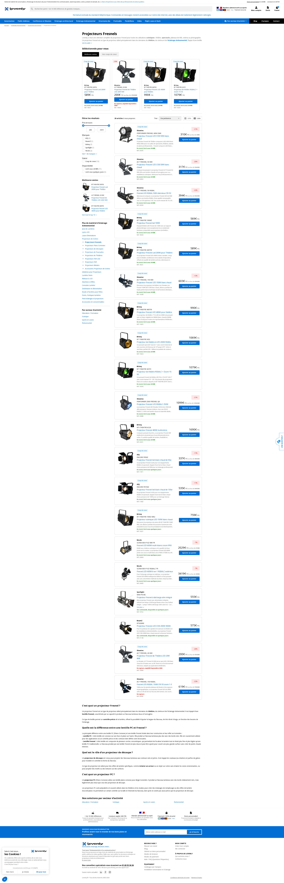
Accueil (6, 25)
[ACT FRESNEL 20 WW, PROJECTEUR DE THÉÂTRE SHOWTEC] (126, 72)
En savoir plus (86, 860)
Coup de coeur (92, 161)
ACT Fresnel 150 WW (145, 280)
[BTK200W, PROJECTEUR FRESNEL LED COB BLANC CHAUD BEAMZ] (126, 628)
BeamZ (89, 141)
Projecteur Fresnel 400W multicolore (152, 430)
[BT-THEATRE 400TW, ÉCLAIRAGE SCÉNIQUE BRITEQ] (156, 72)
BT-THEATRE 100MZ (144, 220)
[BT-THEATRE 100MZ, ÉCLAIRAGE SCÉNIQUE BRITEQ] (126, 221)
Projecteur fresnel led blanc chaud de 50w (154, 460)
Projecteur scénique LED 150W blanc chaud (155, 519)
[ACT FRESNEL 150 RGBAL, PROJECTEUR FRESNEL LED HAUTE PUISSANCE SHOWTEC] (126, 686)
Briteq (86, 85)
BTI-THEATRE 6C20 (144, 427)
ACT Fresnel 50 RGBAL (146, 190)
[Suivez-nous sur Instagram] (110, 872)
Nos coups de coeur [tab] (109, 54)
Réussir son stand (150, 846)
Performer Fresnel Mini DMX (149, 133)
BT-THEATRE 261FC (180, 87)
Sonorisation (9, 21)
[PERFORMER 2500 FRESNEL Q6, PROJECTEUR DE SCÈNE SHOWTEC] (126, 403)
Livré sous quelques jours (95, 172)
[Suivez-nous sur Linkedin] (101, 872)
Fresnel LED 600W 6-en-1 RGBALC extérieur (155, 571)
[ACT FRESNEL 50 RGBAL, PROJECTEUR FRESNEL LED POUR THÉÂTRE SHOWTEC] (126, 195)
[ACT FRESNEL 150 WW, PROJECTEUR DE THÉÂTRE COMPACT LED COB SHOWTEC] (126, 281)
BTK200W (140, 623)
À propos (265, 21)
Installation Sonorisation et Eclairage (157, 869)
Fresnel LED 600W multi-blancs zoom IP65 (154, 545)
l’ (177, 40)
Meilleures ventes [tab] (90, 54)
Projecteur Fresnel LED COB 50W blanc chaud (153, 137)
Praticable (117, 21)
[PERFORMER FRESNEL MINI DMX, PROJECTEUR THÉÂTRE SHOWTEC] (126, 134)
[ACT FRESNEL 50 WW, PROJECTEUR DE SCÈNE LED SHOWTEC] (126, 167)
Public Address (24, 21)
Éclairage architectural (64, 21)
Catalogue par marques (152, 867)
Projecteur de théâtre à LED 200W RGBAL (154, 342)
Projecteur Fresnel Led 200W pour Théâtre (94, 90)
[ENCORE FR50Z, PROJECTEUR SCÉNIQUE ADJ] (126, 458)
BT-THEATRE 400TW (150, 87)
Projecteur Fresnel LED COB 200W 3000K (154, 626)
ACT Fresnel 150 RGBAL (146, 682)
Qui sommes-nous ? (182, 856)
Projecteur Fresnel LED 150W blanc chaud (154, 282)
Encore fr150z (143, 487)
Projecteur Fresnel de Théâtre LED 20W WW (125, 90)
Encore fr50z (142, 457)
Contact (276, 21)
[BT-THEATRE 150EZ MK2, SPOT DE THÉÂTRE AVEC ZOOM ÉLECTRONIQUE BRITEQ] (126, 518)
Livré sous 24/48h (93, 169)
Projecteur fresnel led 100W (148, 223)
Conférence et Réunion (42, 21)
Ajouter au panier (96, 101)
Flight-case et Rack (153, 21)
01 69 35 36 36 (128, 865)
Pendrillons (129, 21)
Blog (255, 21)
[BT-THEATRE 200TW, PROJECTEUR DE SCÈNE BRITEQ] (96, 72)
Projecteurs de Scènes (34, 25)
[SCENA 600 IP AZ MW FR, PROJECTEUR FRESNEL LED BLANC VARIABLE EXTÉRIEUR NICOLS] (126, 547)
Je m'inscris (194, 832)
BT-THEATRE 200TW (90, 87)
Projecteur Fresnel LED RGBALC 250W (152, 404)
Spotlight (89, 148)
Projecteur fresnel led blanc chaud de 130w (154, 489)
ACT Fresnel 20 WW (120, 87)
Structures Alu (104, 21)
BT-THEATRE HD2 (143, 339)
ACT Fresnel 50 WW (144, 162)
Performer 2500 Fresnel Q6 (148, 401)
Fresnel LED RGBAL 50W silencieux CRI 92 (154, 193)
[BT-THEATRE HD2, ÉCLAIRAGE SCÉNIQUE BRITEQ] (126, 340)
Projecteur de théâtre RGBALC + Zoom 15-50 (185, 90)
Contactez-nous (181, 859)
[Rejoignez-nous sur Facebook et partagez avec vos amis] (105, 872)
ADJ (87, 138)
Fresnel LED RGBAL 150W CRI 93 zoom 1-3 (154, 684)
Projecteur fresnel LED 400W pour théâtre (154, 90)
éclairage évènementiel (18, 25)
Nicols (88, 151)
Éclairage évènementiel (85, 21)
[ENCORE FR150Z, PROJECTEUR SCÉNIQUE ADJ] (126, 488)
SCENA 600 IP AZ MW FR (146, 543)
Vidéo (139, 21)
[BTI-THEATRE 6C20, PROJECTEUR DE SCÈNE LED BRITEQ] (126, 432)
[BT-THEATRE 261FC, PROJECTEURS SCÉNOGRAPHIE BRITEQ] (185, 72)
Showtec (117, 85)
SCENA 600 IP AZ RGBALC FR (147, 569)
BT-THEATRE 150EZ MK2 (146, 517)
